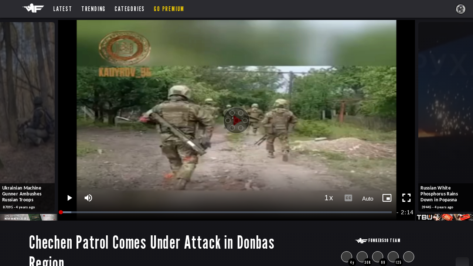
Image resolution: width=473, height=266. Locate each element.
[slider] (227, 212)
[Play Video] (236, 120)
